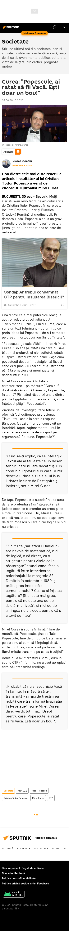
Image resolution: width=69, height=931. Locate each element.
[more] (63, 304)
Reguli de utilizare (33, 868)
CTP (51, 797)
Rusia (56, 848)
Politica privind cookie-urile (19, 883)
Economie (41, 848)
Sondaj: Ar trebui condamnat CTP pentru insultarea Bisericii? (34, 294)
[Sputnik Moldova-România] (11, 28)
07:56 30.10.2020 (13, 100)
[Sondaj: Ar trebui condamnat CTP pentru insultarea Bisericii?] (34, 262)
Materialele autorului (22, 165)
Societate (8, 790)
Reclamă (19, 873)
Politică (7, 848)
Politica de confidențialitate (19, 878)
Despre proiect (11, 868)
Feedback (43, 883)
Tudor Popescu (39, 790)
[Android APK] (14, 894)
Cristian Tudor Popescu (16, 797)
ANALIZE (22, 790)
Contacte (7, 873)
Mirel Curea (22, 144)
